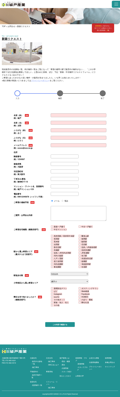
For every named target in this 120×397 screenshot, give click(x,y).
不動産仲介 (34, 371)
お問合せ (11, 26)
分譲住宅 (33, 358)
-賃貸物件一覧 (37, 385)
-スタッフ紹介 (66, 371)
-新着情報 (80, 364)
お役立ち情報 (94, 358)
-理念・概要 (65, 361)
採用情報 (108, 358)
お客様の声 (79, 376)
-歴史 (63, 365)
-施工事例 (35, 367)
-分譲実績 (64, 368)
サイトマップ (110, 366)
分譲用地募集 (94, 362)
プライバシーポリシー (40, 80)
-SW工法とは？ (53, 365)
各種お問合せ (110, 362)
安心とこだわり (65, 376)
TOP (4, 26)
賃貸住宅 (33, 382)
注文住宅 (49, 358)
